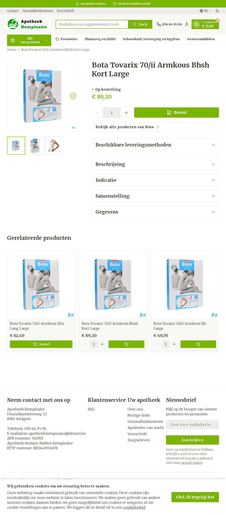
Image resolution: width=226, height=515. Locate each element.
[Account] (187, 24)
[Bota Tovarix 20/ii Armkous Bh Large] (185, 284)
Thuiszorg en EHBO (100, 39)
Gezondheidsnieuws (38, 11)
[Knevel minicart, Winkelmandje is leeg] (196, 24)
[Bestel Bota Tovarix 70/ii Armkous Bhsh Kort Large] (126, 344)
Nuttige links (139, 415)
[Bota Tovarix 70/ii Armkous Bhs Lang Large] (41, 284)
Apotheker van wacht (146, 427)
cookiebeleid (134, 507)
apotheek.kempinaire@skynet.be (57, 433)
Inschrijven (192, 440)
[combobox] (92, 24)
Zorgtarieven (139, 440)
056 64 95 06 (35, 428)
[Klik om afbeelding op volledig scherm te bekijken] (42, 96)
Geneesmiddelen (201, 39)
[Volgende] (73, 96)
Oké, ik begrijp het (195, 497)
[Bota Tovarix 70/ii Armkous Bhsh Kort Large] (113, 284)
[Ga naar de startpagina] (29, 24)
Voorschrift (65, 11)
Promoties (68, 39)
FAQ (91, 409)
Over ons (135, 409)
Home (12, 50)
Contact (13, 11)
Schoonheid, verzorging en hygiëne (151, 39)
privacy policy (192, 463)
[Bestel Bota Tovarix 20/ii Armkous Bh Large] (198, 344)
